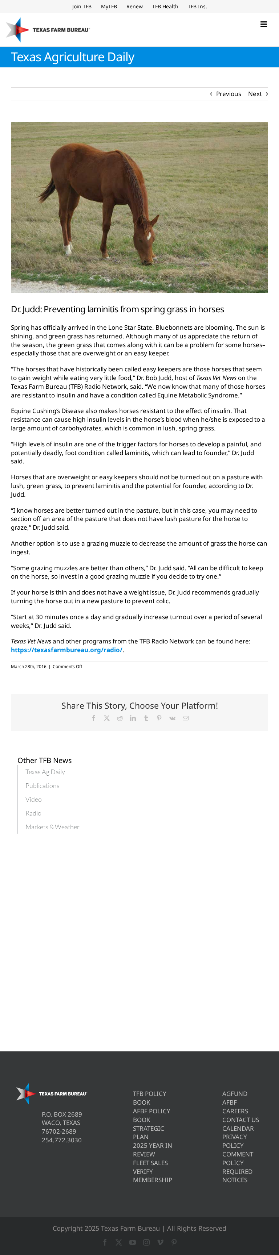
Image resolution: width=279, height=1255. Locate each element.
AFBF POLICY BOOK (151, 1115)
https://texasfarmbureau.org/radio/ (66, 650)
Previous (228, 93)
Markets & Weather (52, 827)
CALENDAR (238, 1128)
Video (33, 799)
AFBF (229, 1102)
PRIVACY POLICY (234, 1141)
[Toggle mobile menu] (264, 24)
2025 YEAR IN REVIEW (152, 1149)
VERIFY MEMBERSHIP (152, 1175)
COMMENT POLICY (237, 1158)
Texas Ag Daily (45, 772)
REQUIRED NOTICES (237, 1175)
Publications (42, 785)
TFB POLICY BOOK (149, 1097)
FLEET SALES (150, 1163)
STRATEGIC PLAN (148, 1132)
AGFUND (234, 1093)
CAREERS (235, 1111)
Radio (33, 813)
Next (255, 93)
